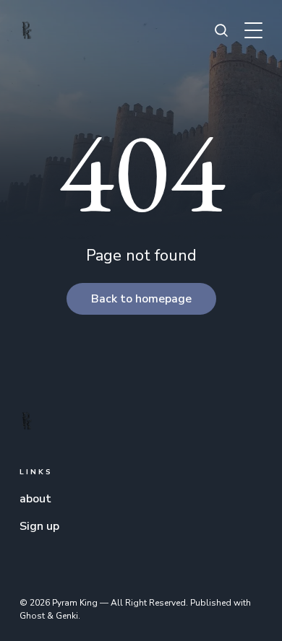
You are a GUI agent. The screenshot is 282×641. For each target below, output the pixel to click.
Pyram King (75, 603)
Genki (67, 616)
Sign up (39, 526)
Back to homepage (141, 299)
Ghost (32, 616)
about (35, 499)
